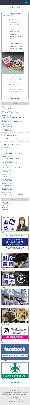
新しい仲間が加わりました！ (8, 185)
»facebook (4, 360)
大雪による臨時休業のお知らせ (9, 162)
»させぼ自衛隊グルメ (7, 324)
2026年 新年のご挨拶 (7, 126)
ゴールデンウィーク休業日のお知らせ (10, 112)
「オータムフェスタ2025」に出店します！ (12, 144)
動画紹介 (3, 207)
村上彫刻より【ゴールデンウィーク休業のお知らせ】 (14, 194)
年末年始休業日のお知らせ (8, 130)
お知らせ (3, 202)
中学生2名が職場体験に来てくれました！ (11, 135)
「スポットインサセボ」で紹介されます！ (11, 167)
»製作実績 (4, 269)
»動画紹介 (4, 287)
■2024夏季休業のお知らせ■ (8, 189)
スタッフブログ (15, 7)
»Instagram (4, 342)
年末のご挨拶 (4, 176)
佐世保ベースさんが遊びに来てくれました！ (12, 153)
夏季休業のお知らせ (6, 108)
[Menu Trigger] (26, 2)
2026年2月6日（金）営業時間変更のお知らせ (12, 117)
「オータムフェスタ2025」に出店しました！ (12, 140)
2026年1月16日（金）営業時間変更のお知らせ (13, 121)
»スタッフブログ (5, 305)
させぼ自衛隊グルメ (6, 204)
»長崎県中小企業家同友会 (8, 378)
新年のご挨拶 (4, 171)
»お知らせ (4, 232)
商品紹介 (3, 209)
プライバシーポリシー (15, 399)
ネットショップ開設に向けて (11, 14)
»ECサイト (4, 250)
